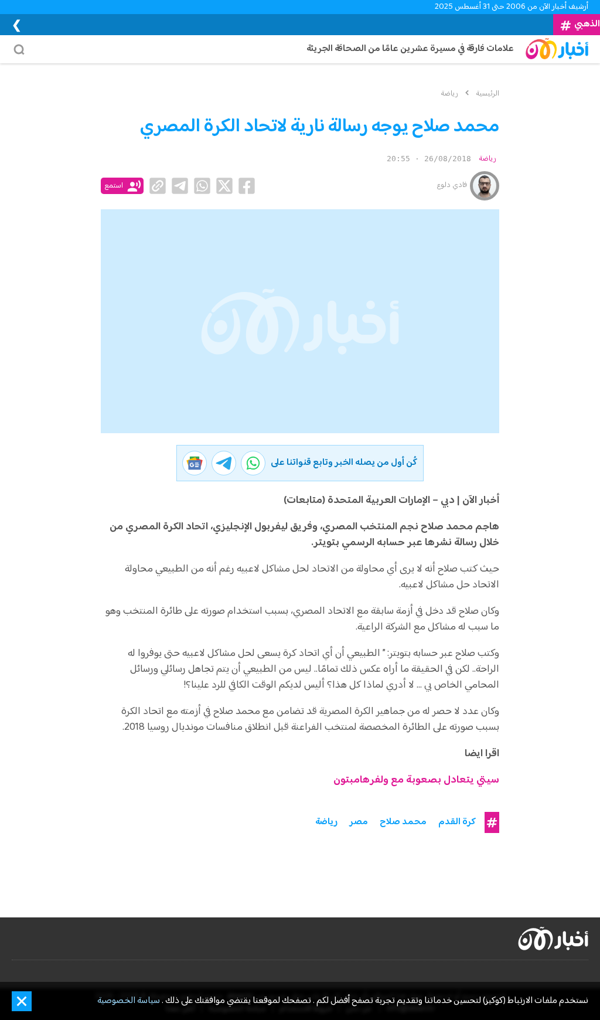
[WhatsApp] (202, 186)
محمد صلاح (403, 822)
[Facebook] (246, 186)
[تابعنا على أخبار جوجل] (194, 463)
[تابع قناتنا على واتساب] (253, 463)
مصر (358, 822)
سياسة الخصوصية (128, 1001)
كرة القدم (457, 822)
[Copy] (157, 186)
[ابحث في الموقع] (22, 49)
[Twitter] (224, 186)
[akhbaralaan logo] (553, 938)
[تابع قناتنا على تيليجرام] (224, 463)
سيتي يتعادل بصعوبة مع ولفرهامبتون (416, 780)
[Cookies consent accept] (22, 1001)
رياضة (487, 159)
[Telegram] (180, 186)
